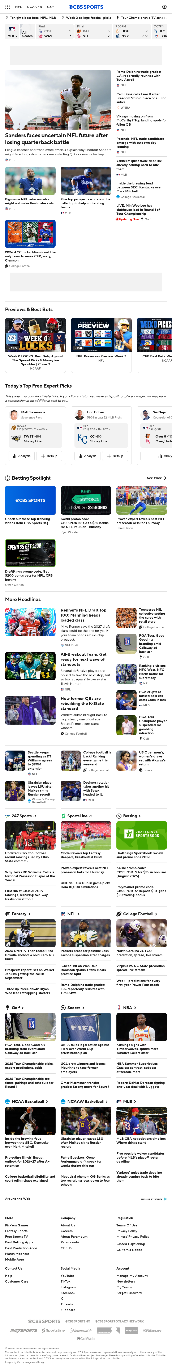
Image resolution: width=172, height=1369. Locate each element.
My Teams (124, 1287)
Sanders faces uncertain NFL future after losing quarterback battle (58, 116)
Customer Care (16, 1281)
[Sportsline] (53, 1330)
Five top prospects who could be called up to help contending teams (86, 191)
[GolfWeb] (86, 1339)
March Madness (17, 1254)
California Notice (129, 1250)
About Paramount (74, 1237)
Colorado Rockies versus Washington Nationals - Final (55, 31)
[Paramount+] (81, 1329)
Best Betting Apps (19, 1242)
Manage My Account (132, 1276)
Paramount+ (70, 1242)
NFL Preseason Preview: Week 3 (101, 345)
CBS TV (67, 1248)
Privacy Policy (126, 1231)
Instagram (68, 1287)
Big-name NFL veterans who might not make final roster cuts (30, 189)
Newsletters (125, 1281)
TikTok (65, 1281)
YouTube (67, 1276)
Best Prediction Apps (21, 1248)
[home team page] (16, 435)
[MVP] (131, 1329)
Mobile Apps (15, 1259)
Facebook (68, 1293)
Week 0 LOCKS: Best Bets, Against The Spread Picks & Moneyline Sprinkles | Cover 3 (35, 345)
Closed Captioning (130, 1244)
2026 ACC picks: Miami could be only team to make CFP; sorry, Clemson (30, 244)
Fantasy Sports (16, 1231)
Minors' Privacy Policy (132, 1237)
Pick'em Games (16, 1225)
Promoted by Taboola (151, 1199)
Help (8, 1276)
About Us (68, 1225)
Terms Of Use (126, 1225)
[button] (8, 7)
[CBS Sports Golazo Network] (119, 1321)
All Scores (27, 31)
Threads (67, 1304)
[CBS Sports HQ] (77, 1321)
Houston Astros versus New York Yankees (132, 31)
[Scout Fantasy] (152, 1330)
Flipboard (68, 1310)
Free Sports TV (16, 1237)
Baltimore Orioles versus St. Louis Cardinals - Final (93, 31)
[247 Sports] (23, 1330)
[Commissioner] (108, 1329)
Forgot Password (129, 1293)
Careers (67, 1231)
